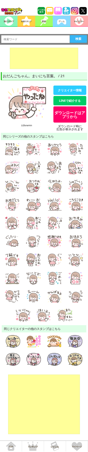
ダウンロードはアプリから (69, 114)
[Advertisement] (44, 58)
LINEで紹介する (70, 101)
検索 (78, 38)
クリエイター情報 (70, 90)
